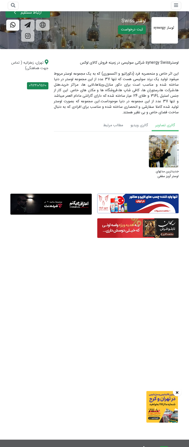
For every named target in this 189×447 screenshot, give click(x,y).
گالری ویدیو (139, 125)
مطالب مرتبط (113, 125)
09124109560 (37, 85)
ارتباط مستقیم (30, 13)
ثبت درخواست (132, 29)
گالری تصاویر (165, 125)
